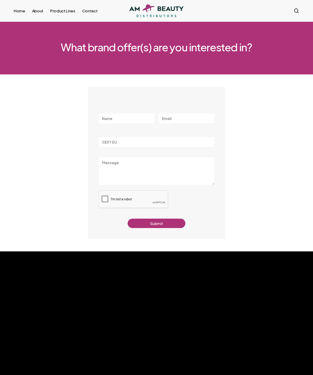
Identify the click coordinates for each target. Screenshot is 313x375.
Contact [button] (208, 330)
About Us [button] (209, 313)
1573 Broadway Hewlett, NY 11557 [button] (269, 325)
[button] (35, 355)
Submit (156, 223)
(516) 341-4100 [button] (259, 315)
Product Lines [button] (212, 322)
